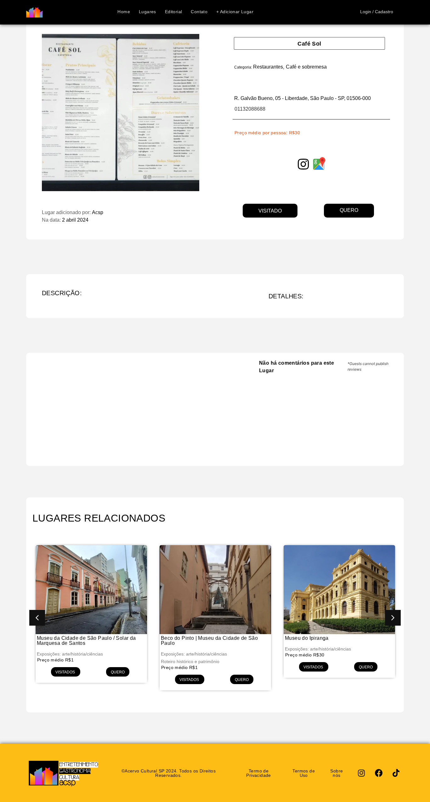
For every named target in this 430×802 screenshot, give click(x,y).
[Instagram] (361, 773)
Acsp (97, 212)
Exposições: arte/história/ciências (70, 654)
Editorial (173, 12)
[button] (37, 618)
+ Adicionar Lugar (234, 12)
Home (123, 12)
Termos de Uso (303, 773)
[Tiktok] (396, 773)
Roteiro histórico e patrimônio (190, 661)
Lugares (147, 12)
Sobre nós (336, 773)
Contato (199, 12)
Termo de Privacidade (258, 773)
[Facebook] (379, 773)
